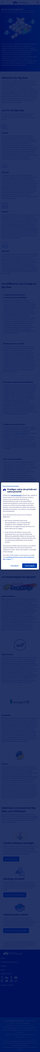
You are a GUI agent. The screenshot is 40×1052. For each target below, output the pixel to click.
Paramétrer (15, 566)
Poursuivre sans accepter (11, 486)
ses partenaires (16, 495)
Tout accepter (30, 566)
